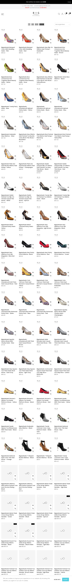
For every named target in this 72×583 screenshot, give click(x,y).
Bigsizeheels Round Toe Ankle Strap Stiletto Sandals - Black (8, 542)
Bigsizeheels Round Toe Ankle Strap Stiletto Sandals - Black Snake (26, 542)
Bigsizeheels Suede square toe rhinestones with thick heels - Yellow (62, 400)
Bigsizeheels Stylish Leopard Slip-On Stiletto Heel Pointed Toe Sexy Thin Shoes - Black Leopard (44, 167)
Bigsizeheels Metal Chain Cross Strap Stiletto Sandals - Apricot (44, 515)
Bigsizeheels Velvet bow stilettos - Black (62, 78)
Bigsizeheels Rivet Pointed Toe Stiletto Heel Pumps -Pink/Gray (45, 136)
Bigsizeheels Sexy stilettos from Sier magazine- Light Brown (44, 226)
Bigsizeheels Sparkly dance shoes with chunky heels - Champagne (60, 312)
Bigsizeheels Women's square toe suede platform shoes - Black (26, 400)
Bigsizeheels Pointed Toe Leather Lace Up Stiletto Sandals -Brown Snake (27, 570)
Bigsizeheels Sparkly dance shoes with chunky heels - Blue (7, 341)
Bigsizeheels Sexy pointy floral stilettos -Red (44, 253)
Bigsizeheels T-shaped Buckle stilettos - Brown (44, 457)
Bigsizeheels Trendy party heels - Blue (9, 107)
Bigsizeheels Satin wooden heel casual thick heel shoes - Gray (62, 341)
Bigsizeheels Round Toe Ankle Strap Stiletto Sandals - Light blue (44, 542)
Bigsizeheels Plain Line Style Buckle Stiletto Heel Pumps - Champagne (27, 165)
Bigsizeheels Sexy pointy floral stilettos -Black (26, 253)
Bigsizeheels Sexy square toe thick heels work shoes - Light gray (27, 370)
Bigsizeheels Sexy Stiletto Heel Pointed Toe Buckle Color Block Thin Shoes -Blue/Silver (27, 136)
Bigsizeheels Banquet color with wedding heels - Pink (8, 49)
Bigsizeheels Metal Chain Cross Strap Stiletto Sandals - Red (44, 485)
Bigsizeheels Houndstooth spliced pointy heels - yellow (25, 108)
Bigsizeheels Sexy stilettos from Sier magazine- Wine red (7, 254)
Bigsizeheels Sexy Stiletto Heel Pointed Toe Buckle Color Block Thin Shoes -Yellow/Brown (45, 79)
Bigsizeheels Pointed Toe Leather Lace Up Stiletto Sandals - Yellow (62, 570)
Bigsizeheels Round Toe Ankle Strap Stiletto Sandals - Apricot (61, 515)
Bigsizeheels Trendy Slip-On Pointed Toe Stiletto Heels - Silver (62, 197)
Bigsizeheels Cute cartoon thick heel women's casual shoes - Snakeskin (62, 282)
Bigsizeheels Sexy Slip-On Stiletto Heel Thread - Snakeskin (45, 49)
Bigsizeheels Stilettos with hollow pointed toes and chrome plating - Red (27, 486)
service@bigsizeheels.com (43, 6)
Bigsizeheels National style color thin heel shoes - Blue (61, 428)
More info (57, 579)
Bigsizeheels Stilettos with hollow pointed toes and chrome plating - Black (9, 486)
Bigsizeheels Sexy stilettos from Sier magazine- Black (60, 226)
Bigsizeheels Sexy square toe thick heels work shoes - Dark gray (9, 370)
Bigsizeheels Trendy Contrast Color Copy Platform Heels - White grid (44, 428)
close (69, 2)
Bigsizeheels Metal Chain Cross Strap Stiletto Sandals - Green (9, 515)
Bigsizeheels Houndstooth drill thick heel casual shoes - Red (9, 282)
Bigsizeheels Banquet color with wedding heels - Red (25, 49)
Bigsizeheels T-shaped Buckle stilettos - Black (26, 457)
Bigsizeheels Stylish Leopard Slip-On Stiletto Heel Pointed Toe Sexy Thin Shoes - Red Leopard (62, 167)
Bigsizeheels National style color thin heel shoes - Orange (8, 457)
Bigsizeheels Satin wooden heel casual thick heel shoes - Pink (44, 341)
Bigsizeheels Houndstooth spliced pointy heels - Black (43, 108)
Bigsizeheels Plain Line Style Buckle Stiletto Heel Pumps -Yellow (9, 165)
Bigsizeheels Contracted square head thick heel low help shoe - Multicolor (44, 371)
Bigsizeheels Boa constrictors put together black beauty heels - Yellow (8, 79)
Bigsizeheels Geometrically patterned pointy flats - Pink (45, 311)
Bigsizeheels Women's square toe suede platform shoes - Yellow (9, 400)
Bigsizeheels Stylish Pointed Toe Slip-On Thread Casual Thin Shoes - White (7, 197)
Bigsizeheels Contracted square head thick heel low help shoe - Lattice (62, 370)
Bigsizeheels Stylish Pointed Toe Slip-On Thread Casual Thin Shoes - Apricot (25, 197)
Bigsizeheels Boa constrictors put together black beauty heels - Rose (26, 79)
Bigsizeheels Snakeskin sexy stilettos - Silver (8, 135)
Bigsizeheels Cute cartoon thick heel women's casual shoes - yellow (27, 282)
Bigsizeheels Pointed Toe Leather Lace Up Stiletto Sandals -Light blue (44, 570)
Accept (65, 579)
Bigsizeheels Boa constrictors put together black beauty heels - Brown (61, 50)
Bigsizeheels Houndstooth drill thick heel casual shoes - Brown (26, 342)
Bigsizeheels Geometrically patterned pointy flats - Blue (27, 311)
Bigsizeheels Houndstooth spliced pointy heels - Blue (61, 108)
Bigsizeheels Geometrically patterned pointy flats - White (9, 311)
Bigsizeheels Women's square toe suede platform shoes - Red (44, 400)
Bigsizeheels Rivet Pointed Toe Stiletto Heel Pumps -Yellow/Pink (62, 136)
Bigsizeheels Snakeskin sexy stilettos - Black (26, 427)
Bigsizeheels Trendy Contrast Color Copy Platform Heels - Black (61, 457)
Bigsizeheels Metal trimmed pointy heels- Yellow (8, 226)
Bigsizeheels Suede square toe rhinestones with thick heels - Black (9, 428)
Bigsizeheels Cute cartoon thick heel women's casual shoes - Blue (45, 282)
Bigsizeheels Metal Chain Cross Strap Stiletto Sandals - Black (27, 515)
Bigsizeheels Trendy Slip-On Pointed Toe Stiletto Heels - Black (45, 197)
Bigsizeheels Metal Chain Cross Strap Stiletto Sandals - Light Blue (62, 485)
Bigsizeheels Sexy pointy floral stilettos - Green (61, 253)
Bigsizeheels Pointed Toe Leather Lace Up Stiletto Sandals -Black (9, 570)
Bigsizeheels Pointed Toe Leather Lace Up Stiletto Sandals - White (62, 542)
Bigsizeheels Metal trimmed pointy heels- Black (26, 226)
